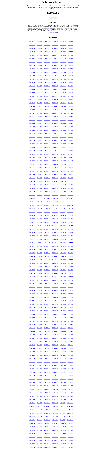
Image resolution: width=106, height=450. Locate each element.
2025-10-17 (32, 222)
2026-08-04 (55, 55)
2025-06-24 (39, 287)
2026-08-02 (70, 55)
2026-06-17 (55, 82)
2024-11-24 (55, 406)
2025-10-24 (70, 215)
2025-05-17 (55, 307)
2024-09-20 (47, 443)
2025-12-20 (47, 184)
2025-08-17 (39, 256)
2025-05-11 (55, 310)
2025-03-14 (39, 345)
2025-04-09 (70, 328)
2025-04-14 (32, 328)
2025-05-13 (39, 310)
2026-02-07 (39, 157)
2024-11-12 (55, 413)
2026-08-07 (32, 55)
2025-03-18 (55, 341)
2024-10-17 (70, 426)
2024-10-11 (70, 430)
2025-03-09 (32, 348)
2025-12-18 (63, 184)
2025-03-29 (63, 334)
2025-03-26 (39, 338)
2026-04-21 (32, 116)
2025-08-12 (32, 259)
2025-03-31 (47, 334)
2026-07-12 (47, 68)
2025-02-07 (32, 365)
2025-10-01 (63, 229)
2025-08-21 (55, 253)
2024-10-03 (39, 437)
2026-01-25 (47, 164)
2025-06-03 (63, 297)
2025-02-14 (70, 358)
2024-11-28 (70, 403)
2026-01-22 (70, 164)
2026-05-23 (63, 96)
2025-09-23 (32, 235)
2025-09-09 (47, 242)
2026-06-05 (55, 89)
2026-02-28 (63, 143)
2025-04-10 (63, 328)
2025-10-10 (39, 225)
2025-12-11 (70, 188)
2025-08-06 (32, 263)
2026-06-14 (32, 86)
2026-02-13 (39, 154)
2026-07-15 (70, 65)
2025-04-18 (47, 324)
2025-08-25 (70, 249)
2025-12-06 (63, 191)
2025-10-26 (55, 215)
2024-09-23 (70, 440)
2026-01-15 (32, 171)
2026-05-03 (32, 109)
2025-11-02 (47, 212)
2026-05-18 (55, 99)
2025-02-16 (55, 358)
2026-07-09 (70, 68)
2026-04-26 (39, 113)
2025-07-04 (55, 280)
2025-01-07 (39, 382)
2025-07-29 (47, 266)
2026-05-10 (70, 103)
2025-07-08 (70, 276)
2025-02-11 (47, 362)
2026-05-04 (70, 106)
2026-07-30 (47, 58)
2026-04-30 (55, 109)
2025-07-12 (39, 276)
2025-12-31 (55, 178)
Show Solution (53, 18)
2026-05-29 (63, 92)
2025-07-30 (39, 266)
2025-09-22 (39, 235)
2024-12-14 (39, 396)
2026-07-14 (32, 68)
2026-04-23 (63, 113)
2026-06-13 (39, 86)
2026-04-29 (63, 109)
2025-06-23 (47, 287)
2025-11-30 (63, 195)
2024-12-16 (70, 392)
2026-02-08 (32, 157)
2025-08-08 (63, 259)
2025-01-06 (47, 382)
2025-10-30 (70, 212)
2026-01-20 (39, 167)
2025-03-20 (39, 341)
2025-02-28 (55, 351)
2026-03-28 (32, 130)
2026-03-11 (70, 137)
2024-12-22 (70, 389)
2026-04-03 (32, 126)
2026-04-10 (70, 120)
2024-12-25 (47, 389)
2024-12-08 (39, 399)
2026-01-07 (47, 174)
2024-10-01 (55, 437)
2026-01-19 (47, 167)
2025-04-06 (47, 331)
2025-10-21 (47, 218)
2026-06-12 (47, 86)
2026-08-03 (63, 55)
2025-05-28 (63, 300)
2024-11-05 (62, 416)
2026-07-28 (63, 58)
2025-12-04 (32, 195)
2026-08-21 (63, 45)
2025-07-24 (39, 270)
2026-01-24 (55, 164)
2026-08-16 (55, 48)
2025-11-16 (32, 205)
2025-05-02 (32, 317)
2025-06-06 (39, 297)
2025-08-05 (39, 263)
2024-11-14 (39, 413)
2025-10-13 (63, 222)
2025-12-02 (47, 195)
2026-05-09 (32, 106)
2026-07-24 (47, 62)
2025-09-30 (70, 229)
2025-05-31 (39, 300)
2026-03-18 (63, 133)
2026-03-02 (47, 143)
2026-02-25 (39, 147)
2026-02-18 (47, 150)
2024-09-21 (39, 443)
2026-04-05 (63, 123)
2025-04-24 (47, 321)
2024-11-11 (62, 413)
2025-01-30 (47, 368)
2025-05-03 (70, 314)
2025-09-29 (32, 232)
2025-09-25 (63, 232)
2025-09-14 (55, 239)
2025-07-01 (32, 283)
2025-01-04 (63, 382)
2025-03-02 (39, 351)
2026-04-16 (70, 116)
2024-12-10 (70, 396)
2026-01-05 (63, 174)
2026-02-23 (55, 147)
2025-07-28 (55, 266)
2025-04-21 (70, 321)
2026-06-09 (70, 86)
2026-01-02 (39, 178)
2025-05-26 (32, 304)
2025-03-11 (63, 345)
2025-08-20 (63, 253)
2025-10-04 (39, 229)
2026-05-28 (70, 92)
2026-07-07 (39, 72)
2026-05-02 (39, 109)
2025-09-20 (55, 235)
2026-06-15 (70, 82)
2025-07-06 (39, 280)
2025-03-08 (39, 348)
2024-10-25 (55, 423)
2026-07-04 (63, 72)
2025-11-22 (32, 201)
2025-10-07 (63, 225)
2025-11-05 (70, 208)
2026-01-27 (32, 164)
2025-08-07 (70, 259)
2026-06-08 (32, 89)
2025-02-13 (32, 362)
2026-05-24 (55, 96)
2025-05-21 (70, 304)
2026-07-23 (55, 62)
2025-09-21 (47, 235)
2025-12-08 (47, 191)
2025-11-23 (70, 198)
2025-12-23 (70, 181)
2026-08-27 (63, 41)
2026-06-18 (47, 82)
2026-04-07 (47, 123)
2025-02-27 (63, 351)
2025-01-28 (63, 368)
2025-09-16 (39, 239)
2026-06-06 (47, 89)
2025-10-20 (55, 218)
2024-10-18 (63, 426)
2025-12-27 (39, 181)
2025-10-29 (32, 215)
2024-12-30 (55, 385)
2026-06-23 (55, 79)
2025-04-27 (70, 317)
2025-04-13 (39, 328)
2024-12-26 (39, 389)
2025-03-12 (55, 345)
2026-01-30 (55, 160)
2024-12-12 (55, 396)
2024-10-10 (32, 433)
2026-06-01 (39, 92)
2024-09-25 (55, 440)
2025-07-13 (32, 276)
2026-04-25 (47, 113)
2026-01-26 (39, 164)
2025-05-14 (32, 310)
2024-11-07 (47, 416)
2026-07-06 (47, 72)
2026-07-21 (70, 62)
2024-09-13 (55, 447)
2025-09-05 (32, 246)
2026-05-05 (63, 106)
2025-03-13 (47, 345)
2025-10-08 (55, 225)
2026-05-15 (32, 103)
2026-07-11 (55, 68)
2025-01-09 (70, 379)
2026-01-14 (39, 171)
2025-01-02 (32, 385)
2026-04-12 (55, 120)
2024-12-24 (55, 389)
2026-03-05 (70, 140)
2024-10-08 (47, 433)
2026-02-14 (32, 154)
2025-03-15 (32, 345)
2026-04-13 (47, 120)
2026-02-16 (63, 150)
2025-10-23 (32, 218)
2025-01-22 (63, 372)
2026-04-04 (70, 123)
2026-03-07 (55, 140)
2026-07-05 (55, 72)
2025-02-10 (55, 362)
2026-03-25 (55, 130)
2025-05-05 (55, 314)
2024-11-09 (32, 416)
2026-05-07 (47, 106)
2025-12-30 (63, 178)
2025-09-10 (39, 242)
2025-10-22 (39, 218)
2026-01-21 (32, 167)
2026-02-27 (70, 143)
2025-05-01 (39, 317)
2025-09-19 (63, 235)
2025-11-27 (39, 198)
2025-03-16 (70, 341)
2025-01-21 (70, 372)
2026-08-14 (70, 48)
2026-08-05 (47, 55)
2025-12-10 (32, 191)
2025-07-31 (32, 266)
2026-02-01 (39, 160)
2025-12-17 (70, 184)
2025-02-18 (39, 358)
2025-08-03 (55, 263)
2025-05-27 (70, 300)
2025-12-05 (70, 191)
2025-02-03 (63, 365)
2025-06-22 (55, 287)
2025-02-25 (32, 355)
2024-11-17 (62, 409)
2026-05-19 (47, 99)
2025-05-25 (39, 304)
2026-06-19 (39, 82)
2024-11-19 (47, 409)
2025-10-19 (63, 218)
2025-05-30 (47, 300)
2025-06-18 (39, 290)
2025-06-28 (55, 283)
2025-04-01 (39, 334)
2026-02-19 (39, 150)
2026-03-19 (55, 133)
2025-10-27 (47, 215)
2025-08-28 (47, 249)
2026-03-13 (55, 137)
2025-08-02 (63, 263)
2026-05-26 (39, 96)
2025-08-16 (47, 256)
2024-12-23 (63, 389)
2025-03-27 (32, 338)
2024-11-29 (62, 403)
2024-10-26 (47, 423)
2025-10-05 (32, 229)
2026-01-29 (63, 160)
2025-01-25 (39, 372)
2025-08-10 (47, 259)
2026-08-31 (32, 41)
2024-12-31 (47, 385)
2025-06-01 (32, 300)
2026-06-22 (63, 79)
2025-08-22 (47, 253)
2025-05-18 (47, 307)
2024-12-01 (47, 403)
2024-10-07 (55, 433)
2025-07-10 (55, 276)
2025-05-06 (47, 314)
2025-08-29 (39, 249)
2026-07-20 (32, 65)
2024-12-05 (63, 399)
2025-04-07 (39, 331)
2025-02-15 (63, 358)
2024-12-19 (47, 392)
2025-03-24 (55, 338)
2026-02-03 (70, 157)
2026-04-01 (47, 126)
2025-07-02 (70, 280)
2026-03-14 (47, 137)
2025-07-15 (63, 273)
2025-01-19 (39, 375)
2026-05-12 (55, 103)
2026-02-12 (47, 154)
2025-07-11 (47, 276)
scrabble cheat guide (72, 31)
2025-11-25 (55, 198)
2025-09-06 (70, 242)
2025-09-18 (70, 235)
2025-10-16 (39, 222)
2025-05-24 (47, 304)
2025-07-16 (55, 273)
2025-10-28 (39, 215)
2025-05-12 (47, 310)
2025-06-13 (32, 293)
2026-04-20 (39, 116)
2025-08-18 (32, 256)
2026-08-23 (47, 45)
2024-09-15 (39, 447)
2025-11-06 (62, 208)
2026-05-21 (32, 99)
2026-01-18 (55, 167)
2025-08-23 (39, 253)
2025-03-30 (55, 334)
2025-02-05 (47, 365)
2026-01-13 (47, 171)
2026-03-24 (63, 130)
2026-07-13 (39, 68)
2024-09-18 (63, 443)
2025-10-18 (70, 218)
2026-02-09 (70, 154)
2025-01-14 (32, 379)
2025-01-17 (55, 375)
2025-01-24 (47, 372)
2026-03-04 (32, 143)
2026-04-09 (32, 123)
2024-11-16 (70, 409)
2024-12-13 (47, 396)
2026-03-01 (55, 143)
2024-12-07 (47, 399)
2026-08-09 (63, 51)
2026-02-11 (55, 154)
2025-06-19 (32, 290)
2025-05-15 (70, 307)
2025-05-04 (63, 314)
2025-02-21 (63, 355)
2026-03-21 (39, 133)
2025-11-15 (39, 205)
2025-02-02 (70, 365)
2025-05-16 (63, 307)
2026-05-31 (47, 92)
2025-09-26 (55, 232)
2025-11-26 (47, 198)
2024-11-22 (70, 406)
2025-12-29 (70, 178)
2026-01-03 (32, 178)
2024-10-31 (55, 420)
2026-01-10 (70, 171)
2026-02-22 (63, 147)
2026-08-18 (39, 48)
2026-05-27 (32, 96)
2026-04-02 (39, 126)
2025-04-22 (63, 321)
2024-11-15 (32, 413)
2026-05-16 (70, 99)
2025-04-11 (55, 328)
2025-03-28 (70, 334)
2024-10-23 (70, 423)
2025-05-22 (63, 304)
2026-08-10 (55, 51)
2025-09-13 (63, 239)
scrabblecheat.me (52, 32)
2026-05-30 (55, 92)
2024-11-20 (39, 409)
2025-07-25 (32, 270)
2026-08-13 (32, 51)
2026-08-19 (32, 48)
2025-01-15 (70, 375)
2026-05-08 (39, 106)
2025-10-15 (47, 222)
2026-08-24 (39, 45)
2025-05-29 (55, 300)
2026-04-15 (32, 120)
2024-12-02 (39, 403)
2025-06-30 (39, 283)
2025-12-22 (32, 184)
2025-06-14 (70, 290)
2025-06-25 (32, 287)
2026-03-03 (39, 143)
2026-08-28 (55, 41)
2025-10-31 (62, 212)
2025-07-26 (70, 266)
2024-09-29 (70, 437)
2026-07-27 (70, 58)
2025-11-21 (39, 201)
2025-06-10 (55, 293)
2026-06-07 (39, 89)
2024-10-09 (39, 433)
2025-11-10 (32, 208)
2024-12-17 (63, 392)
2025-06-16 (55, 290)
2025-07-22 (55, 270)
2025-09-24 (70, 232)
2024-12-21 (32, 392)
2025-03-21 (32, 341)
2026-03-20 (47, 133)
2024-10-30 (62, 420)
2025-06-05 (47, 297)
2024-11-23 (62, 406)
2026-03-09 (39, 140)
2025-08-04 (47, 263)
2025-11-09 (39, 208)
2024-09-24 (63, 440)
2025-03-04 (70, 348)
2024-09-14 (47, 447)
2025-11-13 (55, 205)
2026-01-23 (63, 164)
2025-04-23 (55, 321)
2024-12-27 (32, 389)
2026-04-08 (39, 123)
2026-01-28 (70, 160)
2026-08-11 (47, 51)
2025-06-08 (70, 293)
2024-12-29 (63, 385)
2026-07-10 (63, 68)
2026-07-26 (32, 62)
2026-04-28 (70, 109)
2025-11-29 (70, 195)
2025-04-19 (39, 324)
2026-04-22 (70, 113)
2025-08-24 (32, 253)
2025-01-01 (39, 385)
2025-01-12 (47, 379)
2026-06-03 (70, 89)
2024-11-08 (39, 416)
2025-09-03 (47, 246)
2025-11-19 (55, 201)
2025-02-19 (32, 358)
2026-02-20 (32, 150)
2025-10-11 (32, 225)
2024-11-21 (32, 409)
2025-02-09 (63, 362)
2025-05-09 (70, 310)
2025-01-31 (39, 368)
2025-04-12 (47, 328)
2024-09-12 (63, 447)
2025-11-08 (47, 208)
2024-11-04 (70, 416)
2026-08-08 (70, 51)
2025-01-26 (32, 372)
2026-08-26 (70, 41)
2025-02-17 (47, 358)
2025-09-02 (55, 246)
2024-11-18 (55, 409)
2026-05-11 (63, 103)
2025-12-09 (39, 191)
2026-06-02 (32, 92)
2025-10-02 (55, 229)
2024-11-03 (32, 420)
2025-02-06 (39, 365)
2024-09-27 (39, 440)
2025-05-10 (63, 310)
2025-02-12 (39, 362)
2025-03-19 (47, 341)
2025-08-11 (39, 259)
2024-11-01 (47, 420)
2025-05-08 (32, 314)
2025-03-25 (47, 338)
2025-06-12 (39, 293)
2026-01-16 (70, 167)
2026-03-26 (47, 130)
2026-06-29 (55, 75)
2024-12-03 (32, 403)
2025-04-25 (39, 321)
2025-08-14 (63, 256)
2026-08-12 (39, 51)
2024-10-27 (39, 423)
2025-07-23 (47, 270)
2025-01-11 (55, 379)
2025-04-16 (63, 324)
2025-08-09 (55, 259)
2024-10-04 (32, 437)
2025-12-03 (39, 195)
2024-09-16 (32, 447)
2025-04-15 (70, 324)
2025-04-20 (32, 324)
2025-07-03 (63, 280)
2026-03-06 (63, 140)
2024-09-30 (63, 437)
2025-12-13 (55, 188)
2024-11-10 (70, 413)
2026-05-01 (47, 109)
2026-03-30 (63, 126)
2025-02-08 (70, 362)
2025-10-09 (47, 225)
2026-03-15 (39, 137)
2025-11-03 (39, 212)
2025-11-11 (70, 205)
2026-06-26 (32, 79)
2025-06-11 (47, 293)
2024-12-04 (70, 399)
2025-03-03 (32, 351)
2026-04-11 (63, 120)
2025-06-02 (70, 297)
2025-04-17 (55, 324)
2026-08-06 (39, 55)
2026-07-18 (47, 65)
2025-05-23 (55, 304)
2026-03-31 (55, 126)
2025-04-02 (32, 334)
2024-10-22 (32, 426)
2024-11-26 (39, 406)
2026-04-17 (63, 116)
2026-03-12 (63, 137)
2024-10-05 (70, 433)
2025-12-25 (55, 181)
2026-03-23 (70, 130)
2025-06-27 (63, 283)
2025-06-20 (70, 287)
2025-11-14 (47, 205)
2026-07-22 (63, 62)
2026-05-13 (47, 103)
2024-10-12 (63, 430)
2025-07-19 (32, 273)
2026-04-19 (47, 116)
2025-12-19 (55, 184)
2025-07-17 (47, 273)
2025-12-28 (32, 181)
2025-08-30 (32, 249)
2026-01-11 (63, 171)
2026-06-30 (47, 75)
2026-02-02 (32, 160)
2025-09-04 (39, 246)
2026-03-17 (70, 133)
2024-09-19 (55, 443)
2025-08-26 (63, 249)
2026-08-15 (63, 48)
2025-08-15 (55, 256)
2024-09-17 (70, 443)
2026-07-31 (39, 58)
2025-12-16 (32, 188)
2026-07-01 (39, 75)
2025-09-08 (55, 242)
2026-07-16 (63, 65)
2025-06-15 (63, 290)
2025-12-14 (47, 188)
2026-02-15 (70, 150)
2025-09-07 (63, 242)
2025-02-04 (55, 365)
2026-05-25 (47, 96)
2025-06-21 (63, 287)
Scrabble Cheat (51, 31)
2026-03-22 (32, 133)
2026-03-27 (39, 130)
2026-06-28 (63, 75)
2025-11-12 (62, 205)
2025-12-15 (39, 188)
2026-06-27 (70, 75)
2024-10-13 (55, 430)
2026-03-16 (32, 137)
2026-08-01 (32, 58)
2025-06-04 (55, 297)
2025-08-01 (70, 263)
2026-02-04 (63, 157)
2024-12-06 (55, 399)
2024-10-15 (39, 430)
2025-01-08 (32, 382)
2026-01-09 (32, 174)
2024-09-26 (47, 440)
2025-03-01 (47, 351)
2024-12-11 (63, 396)
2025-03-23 (63, 338)
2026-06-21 (70, 79)
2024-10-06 (63, 433)
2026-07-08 (32, 72)
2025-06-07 (32, 297)
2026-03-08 (47, 140)
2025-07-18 (39, 273)
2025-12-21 (39, 184)
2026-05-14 (39, 103)
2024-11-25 (47, 406)
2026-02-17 (55, 150)
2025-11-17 (70, 201)
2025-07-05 (47, 280)
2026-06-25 (39, 79)
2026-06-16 (63, 82)
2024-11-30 (55, 403)
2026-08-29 (47, 41)
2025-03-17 (63, 341)
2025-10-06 (70, 225)
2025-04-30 (47, 317)
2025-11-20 (47, 201)
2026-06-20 (32, 82)
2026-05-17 (63, 99)
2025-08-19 (70, 253)
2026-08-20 (70, 45)
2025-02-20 (70, 355)
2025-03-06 (55, 348)
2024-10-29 (70, 420)
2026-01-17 (63, 167)
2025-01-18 (47, 375)
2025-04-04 (63, 331)
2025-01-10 (63, 379)
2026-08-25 (32, 45)
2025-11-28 (32, 198)
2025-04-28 (63, 317)
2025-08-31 (70, 246)
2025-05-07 (39, 314)
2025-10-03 (47, 229)
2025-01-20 (32, 375)
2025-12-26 (47, 181)
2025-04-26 (32, 321)
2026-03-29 (70, 126)
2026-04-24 (55, 113)
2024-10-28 (32, 423)
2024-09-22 (32, 443)
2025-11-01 (55, 212)
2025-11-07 (55, 208)
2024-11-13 (47, 413)
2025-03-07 (47, 348)
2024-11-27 (32, 406)
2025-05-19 (39, 307)
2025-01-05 (55, 382)
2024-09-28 (32, 440)
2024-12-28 (70, 385)
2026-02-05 (55, 157)
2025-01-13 (39, 379)
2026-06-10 (63, 86)
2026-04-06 (55, 123)
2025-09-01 (63, 246)
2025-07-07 (32, 280)
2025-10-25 (63, 215)
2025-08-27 (55, 249)
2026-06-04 (63, 89)
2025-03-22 (70, 338)
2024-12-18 (55, 392)
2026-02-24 (47, 147)
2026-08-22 (55, 45)
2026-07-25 (39, 62)
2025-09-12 (70, 239)
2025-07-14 (70, 273)
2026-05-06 (55, 106)
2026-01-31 (47, 160)
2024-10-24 (63, 423)
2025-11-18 (62, 201)
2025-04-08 (32, 331)
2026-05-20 (39, 99)
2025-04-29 (55, 317)
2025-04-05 (55, 331)
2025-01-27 (70, 368)
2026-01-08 (39, 174)
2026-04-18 (55, 116)
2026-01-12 (55, 171)
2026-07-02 (32, 75)
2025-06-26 (70, 283)
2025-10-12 (70, 222)
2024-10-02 (47, 437)
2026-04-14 (39, 120)
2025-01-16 (63, 375)
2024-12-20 (39, 392)
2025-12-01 (55, 195)
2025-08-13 (70, 256)
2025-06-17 (47, 290)
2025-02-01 (32, 368)
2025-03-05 (63, 348)
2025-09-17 (32, 239)
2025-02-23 (47, 355)
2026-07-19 (39, 65)
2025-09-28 (39, 232)
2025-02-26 (70, 351)
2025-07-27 (63, 266)
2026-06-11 (55, 86)
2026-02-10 (63, 154)
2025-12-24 (63, 181)
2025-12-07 (55, 191)
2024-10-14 (47, 430)
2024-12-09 (32, 399)
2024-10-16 (32, 430)
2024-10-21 (39, 426)
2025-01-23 (55, 372)
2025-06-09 (63, 293)
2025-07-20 (70, 270)
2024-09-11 (70, 447)
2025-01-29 (55, 368)
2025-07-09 (63, 276)
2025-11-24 (62, 198)
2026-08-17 (47, 48)
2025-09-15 (47, 239)
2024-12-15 (32, 396)
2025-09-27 (47, 232)
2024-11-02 (39, 420)
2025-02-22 (55, 355)
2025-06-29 (47, 283)
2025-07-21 (63, 270)
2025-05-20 (32, 307)
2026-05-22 (70, 96)
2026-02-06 (47, 157)
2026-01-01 (47, 178)
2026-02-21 (70, 147)
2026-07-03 (70, 72)
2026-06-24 (47, 79)
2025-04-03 (70, 331)
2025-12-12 (63, 188)
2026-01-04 (70, 174)
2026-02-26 (32, 147)
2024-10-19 (55, 426)
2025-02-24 (39, 355)
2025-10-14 (55, 222)
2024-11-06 (55, 416)
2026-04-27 (32, 113)
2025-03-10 (70, 345)
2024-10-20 (47, 426)
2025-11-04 (32, 212)
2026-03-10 (32, 140)
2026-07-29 (55, 58)
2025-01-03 (70, 382)
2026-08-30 (39, 41)
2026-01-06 (55, 174)
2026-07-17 (55, 65)
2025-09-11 (32, 242)
